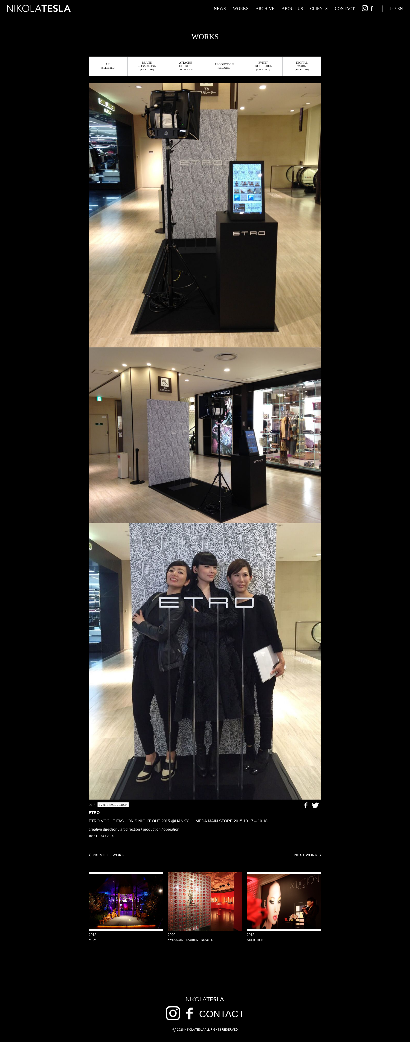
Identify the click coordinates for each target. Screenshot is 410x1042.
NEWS (220, 8)
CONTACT (345, 8)
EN (400, 8)
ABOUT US (292, 8)
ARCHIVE (265, 8)
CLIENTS (319, 8)
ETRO (100, 836)
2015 (110, 836)
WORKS (240, 8)
